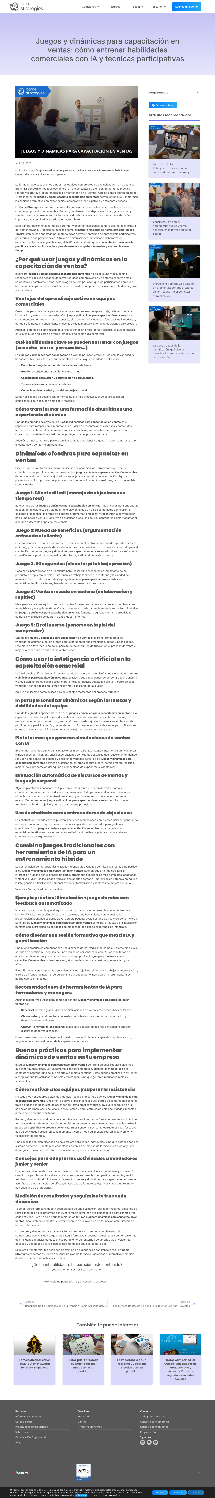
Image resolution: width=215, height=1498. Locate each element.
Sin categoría (31, 170)
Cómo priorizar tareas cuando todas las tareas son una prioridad (83, 1365)
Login (136, 6)
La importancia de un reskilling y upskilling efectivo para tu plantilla (131, 1365)
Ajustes (196, 1492)
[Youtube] (149, 1442)
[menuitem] (159, 6)
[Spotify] (155, 1442)
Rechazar (178, 1492)
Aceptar (160, 1492)
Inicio (18, 170)
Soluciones (89, 6)
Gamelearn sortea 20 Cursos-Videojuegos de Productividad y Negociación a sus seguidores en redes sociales (180, 1369)
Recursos (114, 6)
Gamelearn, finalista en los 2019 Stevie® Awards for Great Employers (34, 1363)
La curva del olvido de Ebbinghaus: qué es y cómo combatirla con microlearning (171, 168)
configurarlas (81, 1495)
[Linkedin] (142, 1442)
